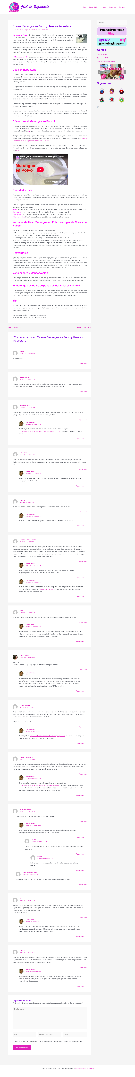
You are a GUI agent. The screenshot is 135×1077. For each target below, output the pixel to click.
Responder (83, 363)
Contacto (122, 7)
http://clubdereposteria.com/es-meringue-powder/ (47, 736)
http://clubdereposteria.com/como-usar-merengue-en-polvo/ (40, 431)
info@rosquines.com (46, 589)
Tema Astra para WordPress (84, 1068)
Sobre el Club (93, 7)
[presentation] (99, 72)
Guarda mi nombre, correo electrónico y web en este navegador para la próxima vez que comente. (49, 1041)
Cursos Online (102, 54)
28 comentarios (18, 30)
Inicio (84, 7)
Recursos (112, 7)
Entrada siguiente (84, 327)
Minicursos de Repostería (106, 61)
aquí (29, 131)
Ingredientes (29, 30)
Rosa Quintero (30, 422)
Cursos (103, 7)
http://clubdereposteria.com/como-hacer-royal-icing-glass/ (39, 785)
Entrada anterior (14, 327)
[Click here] (112, 72)
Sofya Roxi (23, 453)
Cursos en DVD (102, 58)
